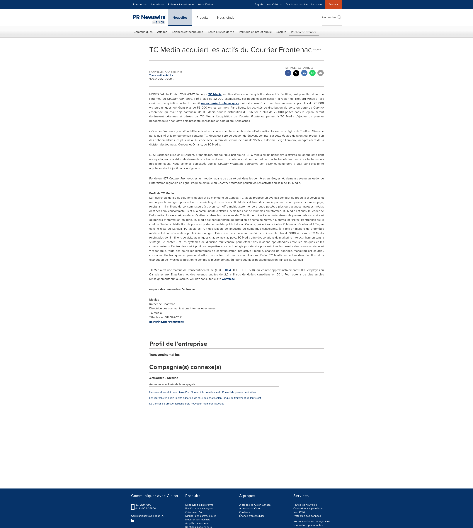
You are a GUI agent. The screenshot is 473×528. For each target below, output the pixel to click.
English (258, 4)
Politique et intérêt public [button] (255, 32)
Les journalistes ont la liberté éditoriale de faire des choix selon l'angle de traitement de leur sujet (205, 398)
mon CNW (299, 512)
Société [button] (281, 32)
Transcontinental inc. (165, 354)
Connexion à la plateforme (308, 508)
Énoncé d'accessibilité (252, 516)
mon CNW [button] (272, 4)
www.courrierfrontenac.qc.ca (220, 103)
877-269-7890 (143, 505)
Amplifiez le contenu (197, 523)
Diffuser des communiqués (200, 516)
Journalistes (157, 4)
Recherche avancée (304, 32)
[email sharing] (320, 73)
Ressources (140, 4)
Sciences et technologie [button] (187, 32)
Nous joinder (226, 17)
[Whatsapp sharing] (312, 73)
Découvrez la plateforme (199, 505)
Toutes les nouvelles (305, 505)
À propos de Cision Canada (254, 505)
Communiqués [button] (143, 32)
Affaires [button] (162, 32)
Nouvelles (180, 17)
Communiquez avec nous (146, 516)
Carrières (244, 512)
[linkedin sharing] (304, 73)
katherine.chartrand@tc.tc (166, 322)
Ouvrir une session (297, 4)
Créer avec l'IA (193, 512)
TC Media (215, 94)
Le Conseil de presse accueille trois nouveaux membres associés (186, 404)
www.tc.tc (228, 279)
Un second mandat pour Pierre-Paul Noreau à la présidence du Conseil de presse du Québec (203, 392)
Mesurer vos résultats (197, 520)
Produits (202, 17)
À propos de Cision (250, 508)
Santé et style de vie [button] (221, 32)
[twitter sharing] (296, 73)
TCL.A (227, 270)
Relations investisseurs (181, 4)
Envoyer (333, 4)
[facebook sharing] (288, 73)
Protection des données (307, 516)
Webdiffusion (205, 4)
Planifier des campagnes (199, 508)
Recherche (329, 17)
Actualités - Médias (163, 378)
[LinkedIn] (133, 520)
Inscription (317, 4)
